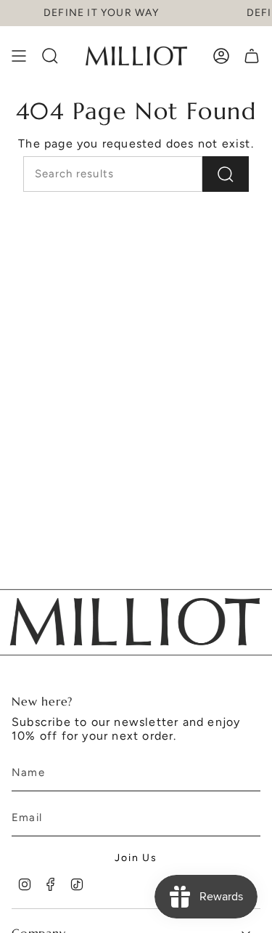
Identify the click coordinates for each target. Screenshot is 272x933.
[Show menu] (18, 56)
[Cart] (251, 56)
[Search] (225, 174)
